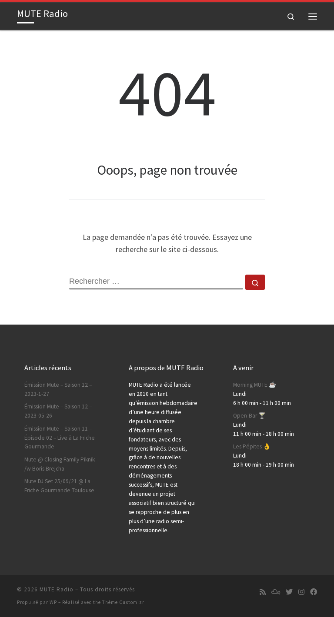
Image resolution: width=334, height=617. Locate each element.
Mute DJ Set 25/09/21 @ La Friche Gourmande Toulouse (59, 486)
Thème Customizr (123, 602)
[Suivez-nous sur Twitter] (289, 592)
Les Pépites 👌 (252, 446)
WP (53, 602)
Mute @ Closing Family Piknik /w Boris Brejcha (59, 464)
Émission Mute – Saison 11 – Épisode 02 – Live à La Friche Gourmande (59, 438)
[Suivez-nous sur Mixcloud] (275, 592)
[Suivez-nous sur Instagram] (301, 592)
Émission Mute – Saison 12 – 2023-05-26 (58, 411)
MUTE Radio (56, 589)
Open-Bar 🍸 (249, 415)
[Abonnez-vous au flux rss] (263, 592)
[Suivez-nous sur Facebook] (313, 592)
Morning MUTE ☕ (254, 384)
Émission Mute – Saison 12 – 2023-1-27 (58, 389)
